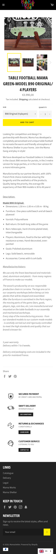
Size (4, 107)
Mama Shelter (10, 492)
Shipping (23, 99)
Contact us (24, 450)
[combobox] (45, 551)
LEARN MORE (24, 432)
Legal (5, 483)
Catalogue (8, 473)
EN (46, 551)
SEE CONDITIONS (25, 414)
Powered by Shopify (29, 544)
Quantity (43, 107)
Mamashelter (15, 544)
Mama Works (9, 487)
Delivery (7, 478)
